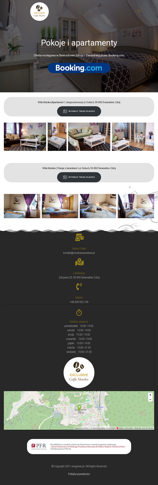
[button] (139, 11)
